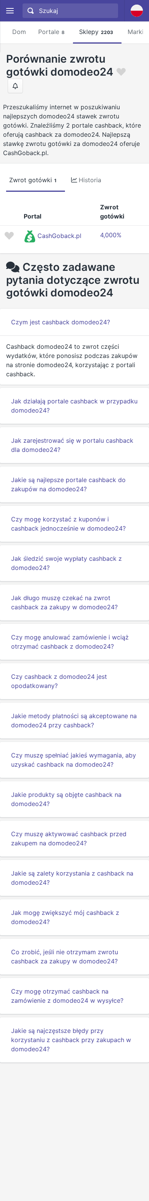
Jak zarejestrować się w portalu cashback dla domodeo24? (72, 445)
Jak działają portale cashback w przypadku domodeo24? (74, 405)
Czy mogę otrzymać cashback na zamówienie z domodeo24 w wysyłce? (67, 995)
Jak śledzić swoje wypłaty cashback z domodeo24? (66, 563)
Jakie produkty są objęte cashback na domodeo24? (66, 799)
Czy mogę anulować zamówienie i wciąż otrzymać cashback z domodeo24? (70, 641)
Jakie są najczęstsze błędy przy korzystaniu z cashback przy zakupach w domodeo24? (71, 1040)
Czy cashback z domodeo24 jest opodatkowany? (59, 681)
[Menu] (9, 11)
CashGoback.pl (59, 236)
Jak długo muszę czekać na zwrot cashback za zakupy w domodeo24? (64, 602)
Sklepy (96, 32)
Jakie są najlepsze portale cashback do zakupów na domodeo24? (68, 484)
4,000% (110, 235)
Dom (19, 32)
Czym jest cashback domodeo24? (60, 322)
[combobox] (69, 11)
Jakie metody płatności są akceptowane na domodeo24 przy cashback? (74, 720)
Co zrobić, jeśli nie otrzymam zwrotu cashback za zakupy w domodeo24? (64, 956)
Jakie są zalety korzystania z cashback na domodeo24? (72, 877)
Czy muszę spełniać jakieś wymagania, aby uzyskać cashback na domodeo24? (73, 759)
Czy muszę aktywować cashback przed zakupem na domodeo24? (68, 838)
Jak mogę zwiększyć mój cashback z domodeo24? (65, 917)
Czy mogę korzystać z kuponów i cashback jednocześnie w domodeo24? (68, 523)
